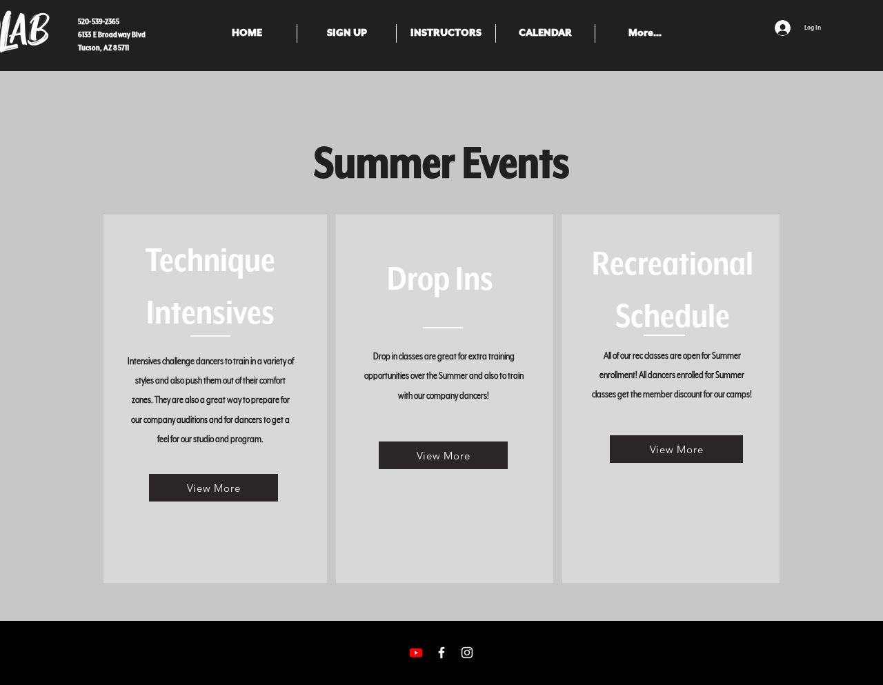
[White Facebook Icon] (441, 652)
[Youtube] (416, 652)
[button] (346, 33)
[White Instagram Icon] (467, 652)
